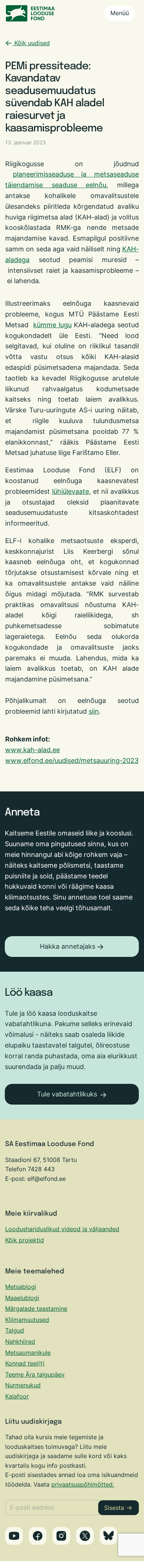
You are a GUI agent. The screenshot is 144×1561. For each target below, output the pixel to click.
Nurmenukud (23, 1385)
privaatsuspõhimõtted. (82, 1484)
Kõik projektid (24, 1240)
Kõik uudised (31, 43)
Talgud (14, 1330)
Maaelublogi (22, 1298)
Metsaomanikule (28, 1352)
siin (94, 711)
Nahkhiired (20, 1341)
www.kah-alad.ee (32, 750)
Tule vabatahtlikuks (67, 1094)
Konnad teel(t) (25, 1363)
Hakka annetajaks (67, 946)
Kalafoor (17, 1396)
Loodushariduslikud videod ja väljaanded (62, 1229)
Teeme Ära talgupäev (35, 1374)
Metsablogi (20, 1286)
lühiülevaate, (71, 491)
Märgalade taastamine (36, 1308)
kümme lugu (52, 325)
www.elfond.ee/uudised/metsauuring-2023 (71, 760)
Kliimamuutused (27, 1319)
